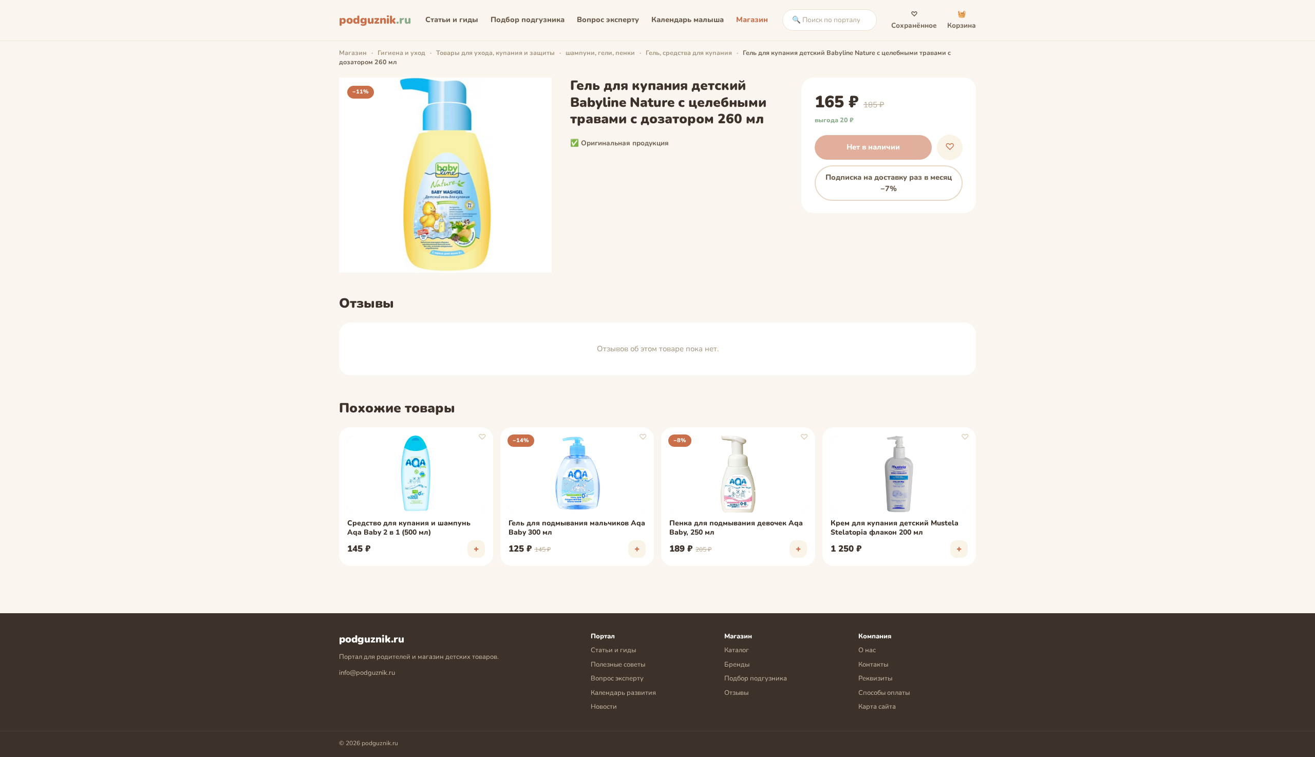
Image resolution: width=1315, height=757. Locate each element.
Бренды (736, 664)
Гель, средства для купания (689, 52)
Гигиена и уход (401, 52)
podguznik (375, 20)
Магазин (752, 19)
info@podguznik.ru (367, 672)
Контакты (873, 664)
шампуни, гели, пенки (600, 52)
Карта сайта (877, 706)
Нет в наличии (873, 147)
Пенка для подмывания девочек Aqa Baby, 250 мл (736, 528)
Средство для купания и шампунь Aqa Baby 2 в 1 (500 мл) (409, 528)
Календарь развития (623, 692)
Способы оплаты (884, 692)
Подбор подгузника (528, 19)
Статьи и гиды (451, 19)
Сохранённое (914, 19)
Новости (604, 706)
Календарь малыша (687, 19)
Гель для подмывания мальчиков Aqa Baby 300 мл (577, 528)
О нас (867, 650)
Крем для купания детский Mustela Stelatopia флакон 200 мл (895, 528)
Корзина (961, 19)
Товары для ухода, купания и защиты (495, 52)
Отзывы (736, 692)
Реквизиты (875, 678)
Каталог (736, 650)
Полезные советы (618, 664)
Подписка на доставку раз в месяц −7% (888, 183)
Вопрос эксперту (608, 19)
